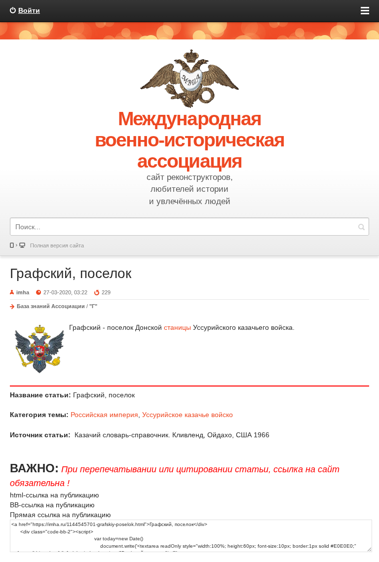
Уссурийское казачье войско (187, 415)
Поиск (361, 226)
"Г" (93, 306)
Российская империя (104, 415)
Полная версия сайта (57, 245)
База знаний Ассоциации (51, 306)
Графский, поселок (70, 273)
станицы (177, 327)
